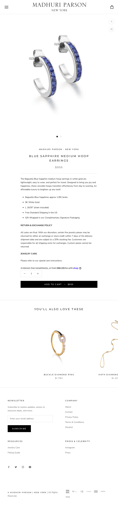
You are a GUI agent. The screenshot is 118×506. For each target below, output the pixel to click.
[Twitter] (16, 467)
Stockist (69, 427)
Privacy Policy (71, 417)
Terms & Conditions (74, 422)
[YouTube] (30, 467)
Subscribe (19, 428)
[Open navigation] (6, 7)
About (68, 406)
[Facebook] (9, 467)
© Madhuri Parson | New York (27, 492)
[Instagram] (23, 467)
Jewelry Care (14, 447)
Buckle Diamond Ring (59, 374)
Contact (69, 412)
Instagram (70, 447)
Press (68, 452)
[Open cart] (111, 6)
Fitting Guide (14, 452)
